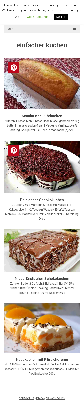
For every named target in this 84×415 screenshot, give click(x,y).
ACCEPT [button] (60, 16)
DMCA (40, 398)
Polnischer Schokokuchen (42, 200)
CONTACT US (26, 398)
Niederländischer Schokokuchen (42, 278)
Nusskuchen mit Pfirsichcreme (42, 359)
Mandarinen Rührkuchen (42, 116)
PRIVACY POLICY (55, 398)
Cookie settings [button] (38, 17)
